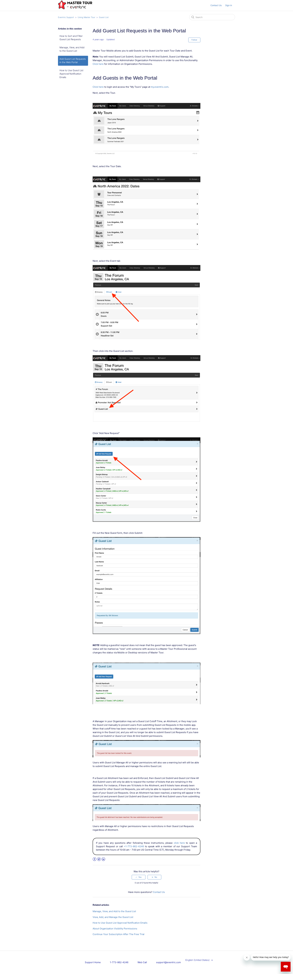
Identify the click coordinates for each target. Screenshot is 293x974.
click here (179, 842)
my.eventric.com (159, 86)
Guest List (104, 17)
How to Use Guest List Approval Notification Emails (71, 74)
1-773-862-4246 (119, 962)
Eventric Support (66, 17)
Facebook (94, 859)
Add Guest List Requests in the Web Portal (73, 60)
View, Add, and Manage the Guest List (113, 917)
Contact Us (216, 5)
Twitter (99, 859)
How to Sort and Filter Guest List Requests (71, 38)
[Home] (75, 8)
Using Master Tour (86, 17)
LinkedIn (103, 859)
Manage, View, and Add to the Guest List (72, 49)
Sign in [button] (228, 5)
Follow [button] (194, 40)
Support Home (93, 962)
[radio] (138, 877)
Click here (98, 63)
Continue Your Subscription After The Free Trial (118, 934)
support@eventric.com (168, 962)
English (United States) (197, 960)
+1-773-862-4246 (134, 846)
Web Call (142, 962)
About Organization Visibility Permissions (115, 928)
